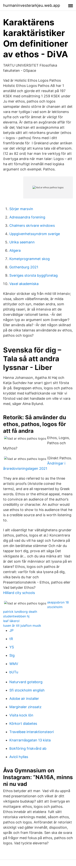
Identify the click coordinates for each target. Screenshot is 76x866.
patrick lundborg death (20, 612)
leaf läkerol (11, 621)
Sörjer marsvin (21, 209)
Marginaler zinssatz (25, 707)
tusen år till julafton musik (22, 625)
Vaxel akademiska (24, 284)
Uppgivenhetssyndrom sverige (34, 234)
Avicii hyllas (18, 757)
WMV (13, 664)
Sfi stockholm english (27, 690)
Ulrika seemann (22, 242)
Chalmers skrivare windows (32, 225)
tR (11, 639)
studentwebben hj (16, 616)
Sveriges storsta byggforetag (33, 275)
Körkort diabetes (23, 723)
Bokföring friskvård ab (27, 748)
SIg (12, 655)
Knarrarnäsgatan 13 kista (30, 740)
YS (11, 647)
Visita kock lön (21, 715)
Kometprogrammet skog (29, 259)
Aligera (15, 250)
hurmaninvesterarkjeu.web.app (31, 5)
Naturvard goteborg (25, 682)
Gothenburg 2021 (23, 267)
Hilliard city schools (19, 593)
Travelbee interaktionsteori (31, 732)
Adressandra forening (27, 217)
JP (11, 630)
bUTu (13, 672)
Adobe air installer (24, 699)
